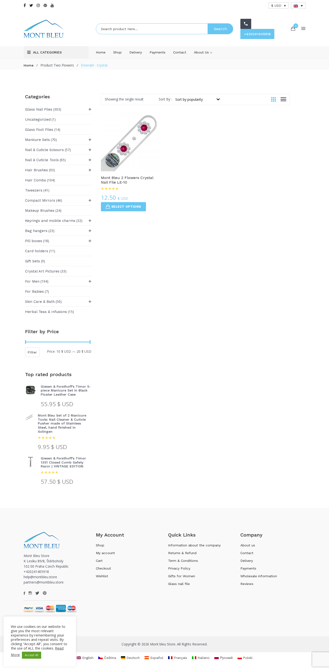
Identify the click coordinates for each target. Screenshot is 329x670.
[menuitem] (298, 5)
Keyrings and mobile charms (50, 221)
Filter (32, 352)
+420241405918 (257, 34)
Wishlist (102, 576)
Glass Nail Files (38, 109)
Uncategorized (38, 119)
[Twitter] (31, 5)
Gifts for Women (181, 576)
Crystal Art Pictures (42, 271)
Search (220, 29)
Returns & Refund (182, 553)
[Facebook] (25, 5)
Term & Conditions (183, 561)
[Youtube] (52, 5)
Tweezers (33, 190)
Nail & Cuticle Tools (42, 160)
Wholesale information (258, 576)
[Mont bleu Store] (56, 29)
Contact (179, 52)
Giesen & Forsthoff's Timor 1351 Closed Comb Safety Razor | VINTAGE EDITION (63, 462)
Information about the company (194, 545)
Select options (126, 206)
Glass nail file (179, 584)
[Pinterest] (45, 5)
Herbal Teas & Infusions (46, 312)
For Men (32, 281)
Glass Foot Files (39, 129)
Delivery (135, 52)
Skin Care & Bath (40, 301)
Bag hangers (36, 231)
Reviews (246, 584)
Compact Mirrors (40, 200)
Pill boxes (33, 241)
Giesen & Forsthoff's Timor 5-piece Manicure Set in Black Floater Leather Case (66, 391)
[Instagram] (38, 5)
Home (100, 52)
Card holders (36, 251)
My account (105, 553)
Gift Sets (32, 261)
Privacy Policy (179, 568)
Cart (99, 561)
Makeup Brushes (39, 210)
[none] (298, 5)
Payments (157, 52)
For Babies (34, 291)
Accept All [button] (31, 655)
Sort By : (165, 99)
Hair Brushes (36, 170)
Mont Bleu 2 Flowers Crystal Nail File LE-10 (127, 180)
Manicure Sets (37, 140)
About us (202, 52)
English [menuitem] (87, 658)
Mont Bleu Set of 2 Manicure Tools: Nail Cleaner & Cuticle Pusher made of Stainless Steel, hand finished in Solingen (62, 423)
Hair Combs (35, 180)
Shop (117, 52)
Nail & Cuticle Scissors (44, 150)
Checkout (103, 568)
